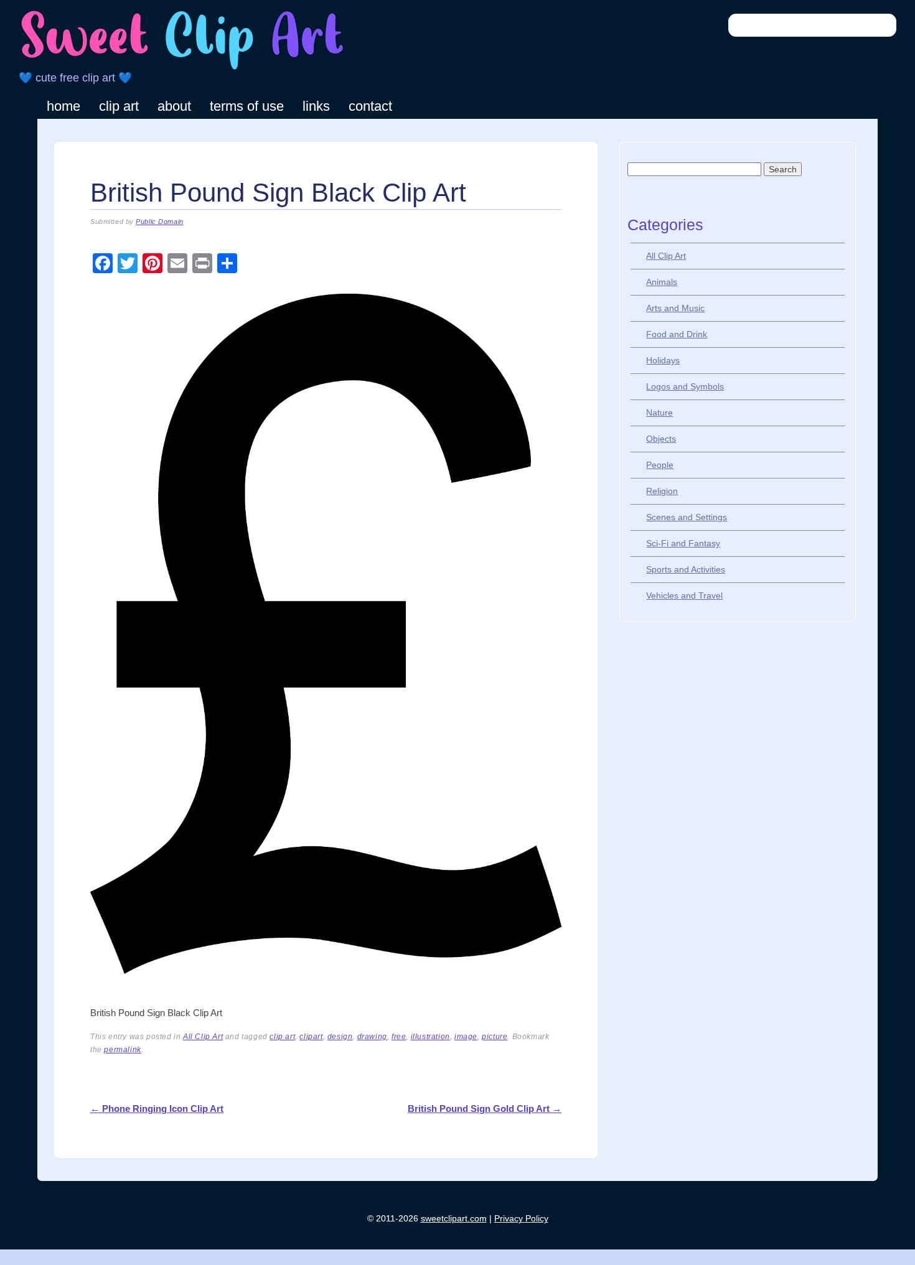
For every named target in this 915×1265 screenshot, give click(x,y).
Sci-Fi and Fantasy (683, 543)
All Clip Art (203, 1036)
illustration (430, 1036)
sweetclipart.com (454, 1218)
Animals (661, 282)
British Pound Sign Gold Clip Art (484, 1108)
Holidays (663, 360)
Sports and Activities (685, 569)
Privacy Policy (521, 1218)
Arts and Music (675, 308)
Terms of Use (247, 106)
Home (63, 106)
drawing (372, 1036)
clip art (282, 1036)
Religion (662, 491)
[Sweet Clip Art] (182, 68)
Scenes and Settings (686, 517)
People (659, 465)
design (340, 1036)
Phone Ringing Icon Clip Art (156, 1108)
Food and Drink (676, 334)
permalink (122, 1049)
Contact (370, 106)
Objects (661, 439)
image (465, 1036)
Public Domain (159, 221)
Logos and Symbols (685, 386)
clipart (310, 1036)
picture (494, 1036)
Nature (659, 413)
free (399, 1036)
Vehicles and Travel (684, 595)
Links (316, 106)
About (174, 106)
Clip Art (119, 106)
